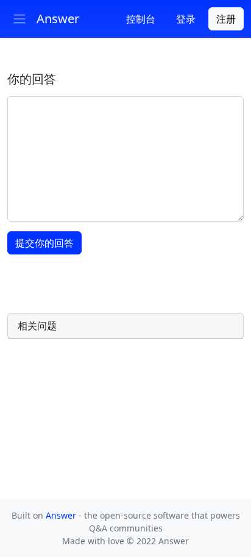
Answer (62, 515)
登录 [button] (186, 19)
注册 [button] (226, 19)
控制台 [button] (140, 19)
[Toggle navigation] (19, 19)
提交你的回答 (44, 243)
